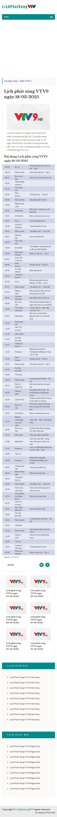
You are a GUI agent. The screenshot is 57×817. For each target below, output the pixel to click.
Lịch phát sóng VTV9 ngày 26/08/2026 (13, 646)
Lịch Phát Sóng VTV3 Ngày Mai (25, 757)
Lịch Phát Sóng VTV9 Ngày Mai (25, 783)
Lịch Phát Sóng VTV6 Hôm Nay (25, 703)
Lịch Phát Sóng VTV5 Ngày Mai (25, 767)
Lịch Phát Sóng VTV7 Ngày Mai (25, 788)
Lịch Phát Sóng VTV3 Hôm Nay (25, 687)
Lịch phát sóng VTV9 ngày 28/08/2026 (13, 620)
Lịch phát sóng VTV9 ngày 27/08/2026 (37, 620)
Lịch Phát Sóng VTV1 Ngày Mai (25, 746)
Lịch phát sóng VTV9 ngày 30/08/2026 (13, 593)
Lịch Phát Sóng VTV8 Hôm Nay (25, 714)
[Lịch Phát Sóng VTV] (19, 6)
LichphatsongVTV (24, 809)
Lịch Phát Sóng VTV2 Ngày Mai (25, 751)
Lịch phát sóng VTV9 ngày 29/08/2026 (37, 593)
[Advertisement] (28, 49)
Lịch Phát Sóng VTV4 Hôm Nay (25, 693)
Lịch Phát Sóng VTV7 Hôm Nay (25, 709)
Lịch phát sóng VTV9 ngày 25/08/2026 (37, 646)
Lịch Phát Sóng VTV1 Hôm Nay (25, 677)
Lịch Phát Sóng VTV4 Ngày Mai (25, 762)
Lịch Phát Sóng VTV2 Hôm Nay (25, 682)
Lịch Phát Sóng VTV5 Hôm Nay (25, 698)
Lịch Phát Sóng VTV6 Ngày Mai (25, 772)
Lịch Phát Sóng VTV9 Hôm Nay (25, 719)
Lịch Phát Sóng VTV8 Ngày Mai (25, 778)
